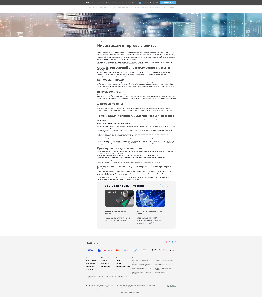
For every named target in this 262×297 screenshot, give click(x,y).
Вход (156, 2)
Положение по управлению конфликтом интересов (141, 273)
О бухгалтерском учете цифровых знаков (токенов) (164, 261)
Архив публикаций (91, 260)
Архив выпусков (90, 263)
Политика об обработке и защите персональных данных (140, 261)
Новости (134, 2)
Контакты (118, 263)
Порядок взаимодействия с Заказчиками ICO (142, 268)
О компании (128, 2)
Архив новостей (120, 257)
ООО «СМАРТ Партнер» (102, 8)
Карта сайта (89, 269)
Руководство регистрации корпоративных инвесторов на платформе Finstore (142, 265)
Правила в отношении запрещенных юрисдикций (163, 269)
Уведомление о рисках (160, 272)
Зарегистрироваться (168, 2)
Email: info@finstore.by (91, 276)
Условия (121, 2)
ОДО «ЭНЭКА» (148, 8)
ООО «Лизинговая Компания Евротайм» (126, 8)
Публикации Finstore (111, 2)
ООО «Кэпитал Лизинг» (165, 8)
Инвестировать (101, 2)
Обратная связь (90, 266)
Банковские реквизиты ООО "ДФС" (163, 264)
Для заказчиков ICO (106, 266)
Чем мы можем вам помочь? (123, 266)
